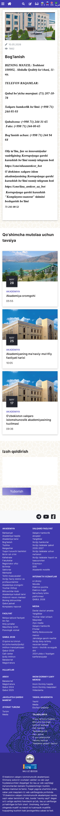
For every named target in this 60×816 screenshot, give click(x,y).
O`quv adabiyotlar (41, 737)
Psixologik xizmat (10, 630)
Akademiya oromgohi (20, 295)
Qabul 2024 (8, 687)
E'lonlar (36, 629)
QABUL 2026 (38, 599)
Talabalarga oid (39, 731)
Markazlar (7, 573)
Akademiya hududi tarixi (14, 594)
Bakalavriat (7, 660)
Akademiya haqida (11, 536)
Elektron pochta (40, 587)
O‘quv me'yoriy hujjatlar (43, 719)
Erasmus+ (37, 563)
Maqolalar (37, 620)
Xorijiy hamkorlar (40, 542)
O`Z (43, 5)
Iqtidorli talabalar (40, 725)
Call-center (7, 653)
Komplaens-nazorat (11, 606)
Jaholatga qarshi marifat (44, 638)
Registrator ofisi (10, 563)
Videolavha (37, 690)
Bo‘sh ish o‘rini (9, 554)
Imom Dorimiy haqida (42, 684)
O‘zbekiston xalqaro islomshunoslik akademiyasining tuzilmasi (28, 419)
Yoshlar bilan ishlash (42, 617)
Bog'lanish (7, 542)
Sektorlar (6, 569)
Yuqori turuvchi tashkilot (14, 551)
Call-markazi (38, 728)
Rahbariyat (7, 533)
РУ (47, 5)
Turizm (5, 711)
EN (52, 5)
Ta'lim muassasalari (11, 576)
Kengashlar (7, 548)
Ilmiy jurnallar (8, 624)
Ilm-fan (5, 621)
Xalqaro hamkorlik (41, 626)
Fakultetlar (7, 560)
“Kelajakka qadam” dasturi (44, 743)
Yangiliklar (37, 539)
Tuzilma (6, 545)
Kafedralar (7, 557)
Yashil (35, 701)
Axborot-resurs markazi (14, 597)
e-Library (36, 581)
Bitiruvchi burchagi (41, 722)
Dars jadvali (38, 734)
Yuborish (16, 491)
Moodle (36, 584)
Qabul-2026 (8, 650)
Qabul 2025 (8, 690)
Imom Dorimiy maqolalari (44, 687)
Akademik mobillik (41, 569)
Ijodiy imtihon (8, 657)
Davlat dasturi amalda (42, 610)
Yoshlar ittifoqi (9, 588)
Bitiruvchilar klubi (10, 591)
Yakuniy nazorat (40, 740)
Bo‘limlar (6, 566)
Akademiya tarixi (10, 539)
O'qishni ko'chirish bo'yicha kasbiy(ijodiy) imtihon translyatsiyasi (13, 644)
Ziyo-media (37, 623)
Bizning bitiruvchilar (11, 600)
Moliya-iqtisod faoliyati (13, 618)
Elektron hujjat (39, 590)
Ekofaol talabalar (40, 707)
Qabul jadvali (8, 603)
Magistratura (8, 663)
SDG (34, 566)
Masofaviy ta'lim (10, 627)
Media (5, 714)
